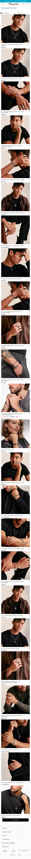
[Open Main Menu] (1, 4)
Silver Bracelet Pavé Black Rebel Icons (11, 515)
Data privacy (13, 851)
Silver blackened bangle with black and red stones (12, 380)
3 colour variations (6, 418)
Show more (15, 820)
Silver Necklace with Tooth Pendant (11, 278)
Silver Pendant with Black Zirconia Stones (13, 212)
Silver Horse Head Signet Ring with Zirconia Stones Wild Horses (10, 682)
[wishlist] (23, 4)
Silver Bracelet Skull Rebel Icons (10, 749)
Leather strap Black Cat (7, 449)
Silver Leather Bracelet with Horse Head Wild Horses (12, 112)
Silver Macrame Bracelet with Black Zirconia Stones (11, 312)
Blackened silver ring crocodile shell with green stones (11, 414)
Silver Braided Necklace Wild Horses (11, 78)
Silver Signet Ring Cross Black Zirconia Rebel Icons (11, 716)
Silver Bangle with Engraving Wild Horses (12, 179)
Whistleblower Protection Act (24, 851)
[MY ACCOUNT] (26, 4)
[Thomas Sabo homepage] (3, 4)
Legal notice (12, 854)
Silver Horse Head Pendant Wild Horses (12, 615)
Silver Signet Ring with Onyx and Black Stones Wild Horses (11, 146)
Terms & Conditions (5, 851)
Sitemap (19, 854)
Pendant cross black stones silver (10, 815)
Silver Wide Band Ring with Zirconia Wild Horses (12, 346)
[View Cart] (29, 4)
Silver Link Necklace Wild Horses (10, 648)
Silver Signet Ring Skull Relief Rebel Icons (12, 548)
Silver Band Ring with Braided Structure (12, 245)
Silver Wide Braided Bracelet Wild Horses (12, 482)
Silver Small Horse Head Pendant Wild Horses (11, 45)
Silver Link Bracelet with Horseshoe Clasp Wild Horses (12, 582)
